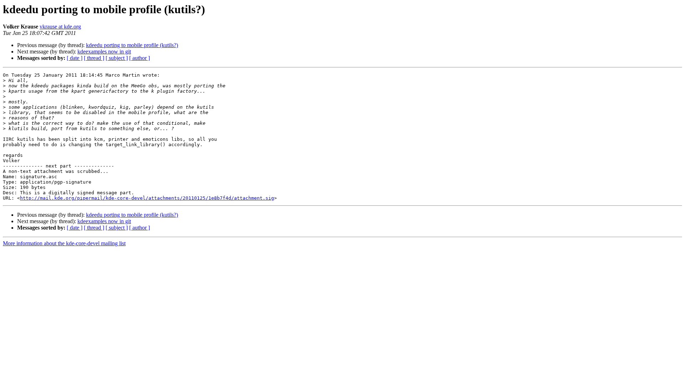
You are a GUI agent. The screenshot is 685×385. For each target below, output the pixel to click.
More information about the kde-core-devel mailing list (64, 243)
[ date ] (74, 58)
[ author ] (139, 58)
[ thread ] (94, 58)
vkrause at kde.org (60, 27)
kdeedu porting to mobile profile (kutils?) (132, 45)
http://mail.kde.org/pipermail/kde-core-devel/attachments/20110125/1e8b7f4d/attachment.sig (147, 198)
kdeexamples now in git (104, 51)
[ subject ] (117, 58)
